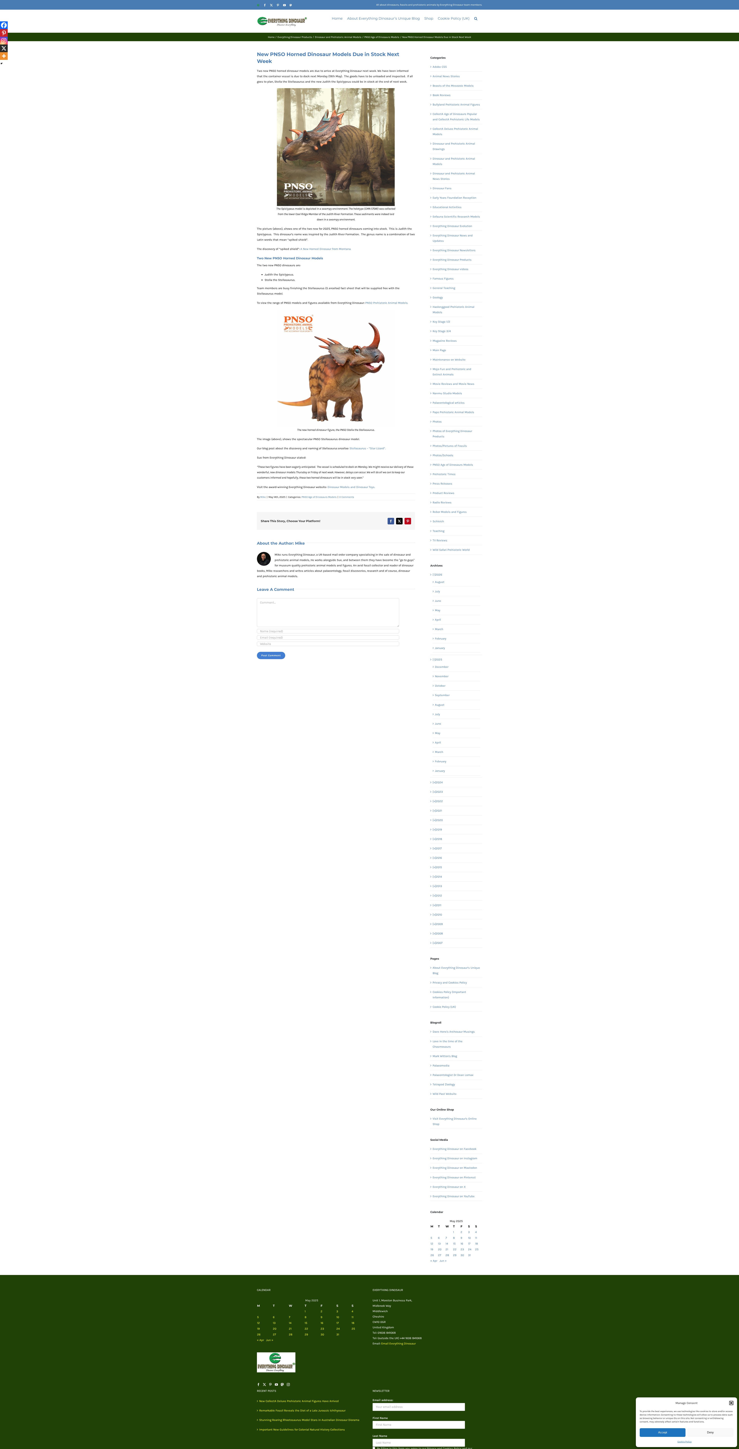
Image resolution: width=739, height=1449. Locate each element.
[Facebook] (4, 25)
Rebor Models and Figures (450, 512)
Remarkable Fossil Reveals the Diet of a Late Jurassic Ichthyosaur (302, 1410)
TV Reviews (440, 540)
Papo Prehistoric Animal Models (453, 412)
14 (447, 1243)
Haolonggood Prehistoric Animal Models (453, 309)
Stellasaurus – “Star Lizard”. (367, 448)
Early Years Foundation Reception (454, 197)
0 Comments (346, 497)
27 (439, 1255)
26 (432, 1255)
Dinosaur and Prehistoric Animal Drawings (454, 146)
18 (476, 1243)
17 (469, 1243)
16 (462, 1243)
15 (454, 1243)
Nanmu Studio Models (447, 393)
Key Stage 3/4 (442, 331)
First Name (380, 1418)
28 (447, 1255)
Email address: (383, 1400)
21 (447, 1249)
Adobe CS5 (440, 67)
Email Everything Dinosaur (398, 1343)
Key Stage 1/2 (441, 321)
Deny (710, 1432)
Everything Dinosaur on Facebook (454, 1149)
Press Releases (442, 483)
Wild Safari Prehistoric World (451, 550)
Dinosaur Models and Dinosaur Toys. (351, 487)
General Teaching (444, 288)
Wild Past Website (444, 1094)
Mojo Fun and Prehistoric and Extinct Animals (452, 371)
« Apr (433, 1260)
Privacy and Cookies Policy (450, 982)
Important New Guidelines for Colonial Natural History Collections (302, 1429)
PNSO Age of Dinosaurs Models (319, 497)
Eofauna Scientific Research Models (456, 216)
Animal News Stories (446, 76)
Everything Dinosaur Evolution (452, 226)
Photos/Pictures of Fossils (450, 446)
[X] (4, 48)
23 (462, 1249)
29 (454, 1255)
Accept (662, 1432)
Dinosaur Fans (442, 188)
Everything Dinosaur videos (450, 269)
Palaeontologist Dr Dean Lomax (453, 1075)
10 (469, 1238)
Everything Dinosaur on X (449, 1187)
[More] (4, 56)
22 (454, 1249)
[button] (731, 1403)
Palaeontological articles (449, 402)
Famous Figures (443, 278)
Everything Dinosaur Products (452, 259)
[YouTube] (276, 1384)
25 (476, 1249)
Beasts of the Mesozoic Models (453, 85)
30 (462, 1255)
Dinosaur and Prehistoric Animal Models (454, 161)
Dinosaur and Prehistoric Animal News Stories (454, 176)
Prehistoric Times (444, 474)
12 (432, 1243)
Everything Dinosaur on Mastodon (455, 1167)
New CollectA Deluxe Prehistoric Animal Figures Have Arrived (299, 1401)
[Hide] (1, 63)
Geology (438, 297)
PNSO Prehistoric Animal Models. (386, 303)
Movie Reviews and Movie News (453, 384)
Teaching (438, 531)
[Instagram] (4, 40)
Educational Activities (447, 207)
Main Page (439, 350)
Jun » (443, 1260)
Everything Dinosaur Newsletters (454, 250)
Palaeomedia (441, 1065)
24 (469, 1249)
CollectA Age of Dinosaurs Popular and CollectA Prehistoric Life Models (456, 116)
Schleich (438, 521)
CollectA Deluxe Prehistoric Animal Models (455, 131)
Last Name (380, 1436)
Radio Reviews (442, 502)
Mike (263, 497)
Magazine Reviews (445, 340)
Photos (437, 421)
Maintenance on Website (449, 359)
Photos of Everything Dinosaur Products (452, 433)
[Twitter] (264, 1384)
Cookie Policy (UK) (444, 1007)
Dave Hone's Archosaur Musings (454, 1031)
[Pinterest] (4, 33)
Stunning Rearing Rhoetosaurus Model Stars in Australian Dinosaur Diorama (309, 1420)
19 (432, 1249)
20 (439, 1249)
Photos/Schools (443, 455)
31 (469, 1255)
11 (476, 1238)
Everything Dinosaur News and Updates (453, 238)
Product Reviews (443, 493)
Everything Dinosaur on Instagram (455, 1158)
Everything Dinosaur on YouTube (454, 1196)
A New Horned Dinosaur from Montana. (325, 249)
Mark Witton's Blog (445, 1056)
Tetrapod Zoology (444, 1084)
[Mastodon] (282, 1384)
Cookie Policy (684, 1441)
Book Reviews (442, 95)
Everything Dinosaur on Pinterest (454, 1177)
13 (439, 1243)
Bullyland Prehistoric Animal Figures (456, 104)
